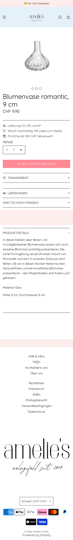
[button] (33, 88)
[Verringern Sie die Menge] (7, 150)
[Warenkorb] (68, 17)
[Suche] (60, 17)
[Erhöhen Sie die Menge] (21, 150)
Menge (8, 142)
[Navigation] (4, 17)
